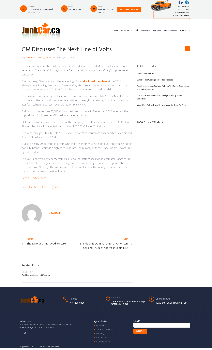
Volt (57, 187)
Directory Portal (171, 30)
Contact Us (185, 30)
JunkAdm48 (29, 57)
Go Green (46, 187)
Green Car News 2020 (146, 73)
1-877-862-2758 (74, 9)
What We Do (126, 30)
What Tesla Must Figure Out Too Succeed (155, 80)
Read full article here (34, 178)
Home (115, 30)
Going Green (45, 57)
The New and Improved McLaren (36, 275)
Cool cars (33, 187)
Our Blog (157, 30)
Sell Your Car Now (129, 9)
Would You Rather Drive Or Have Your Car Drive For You (161, 105)
